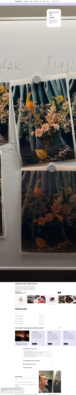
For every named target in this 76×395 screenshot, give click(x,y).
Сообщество (36, 1)
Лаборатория (26, 1)
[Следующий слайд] (60, 292)
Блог (41, 1)
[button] (50, 344)
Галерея (44, 1)
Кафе (48, 1)
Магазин (31, 1)
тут (5, 390)
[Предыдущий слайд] (58, 292)
